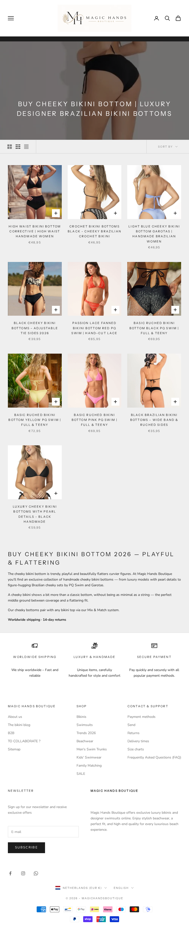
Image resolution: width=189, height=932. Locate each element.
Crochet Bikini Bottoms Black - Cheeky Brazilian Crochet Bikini (94, 231)
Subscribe (26, 847)
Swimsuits (85, 725)
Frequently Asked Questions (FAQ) (154, 757)
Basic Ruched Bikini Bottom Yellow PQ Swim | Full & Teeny (34, 420)
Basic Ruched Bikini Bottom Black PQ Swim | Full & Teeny (154, 328)
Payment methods (141, 716)
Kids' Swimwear (89, 757)
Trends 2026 (86, 733)
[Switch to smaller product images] (18, 146)
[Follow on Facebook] (10, 873)
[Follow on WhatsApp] (35, 873)
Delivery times (138, 741)
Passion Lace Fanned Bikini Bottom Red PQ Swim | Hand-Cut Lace (94, 328)
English (121, 888)
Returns (133, 733)
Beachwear (85, 741)
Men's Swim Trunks (92, 749)
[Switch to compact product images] (26, 146)
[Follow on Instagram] (23, 873)
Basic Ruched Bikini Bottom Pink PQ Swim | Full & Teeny (94, 420)
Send (131, 725)
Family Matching (89, 765)
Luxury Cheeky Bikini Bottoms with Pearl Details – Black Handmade (35, 514)
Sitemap (14, 749)
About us (15, 716)
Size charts (135, 749)
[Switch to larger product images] (9, 146)
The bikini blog (19, 725)
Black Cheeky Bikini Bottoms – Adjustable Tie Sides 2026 (35, 328)
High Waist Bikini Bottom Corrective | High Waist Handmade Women (35, 231)
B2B (11, 733)
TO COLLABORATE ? (24, 741)
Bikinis (81, 716)
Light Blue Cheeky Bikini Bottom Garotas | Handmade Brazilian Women (154, 233)
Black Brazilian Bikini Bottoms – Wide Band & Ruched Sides (154, 420)
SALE (81, 773)
